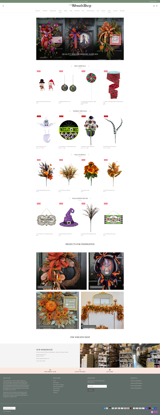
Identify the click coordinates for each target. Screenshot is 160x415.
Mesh (71, 10)
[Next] (121, 38)
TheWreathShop (138, 380)
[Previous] (38, 38)
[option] (80, 39)
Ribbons (66, 10)
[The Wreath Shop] (80, 6)
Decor (83, 10)
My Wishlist (122, 10)
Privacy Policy (56, 382)
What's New (38, 10)
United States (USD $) (153, 1)
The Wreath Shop (8, 411)
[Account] (154, 6)
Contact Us (55, 392)
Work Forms (77, 10)
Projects (109, 10)
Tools (98, 10)
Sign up (90, 390)
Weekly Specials (53, 10)
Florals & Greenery (90, 10)
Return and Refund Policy (58, 386)
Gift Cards (115, 10)
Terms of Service (56, 388)
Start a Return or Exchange (58, 384)
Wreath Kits (45, 10)
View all (80, 156)
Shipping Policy (56, 390)
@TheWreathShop (138, 385)
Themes (60, 10)
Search (54, 380)
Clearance (103, 10)
